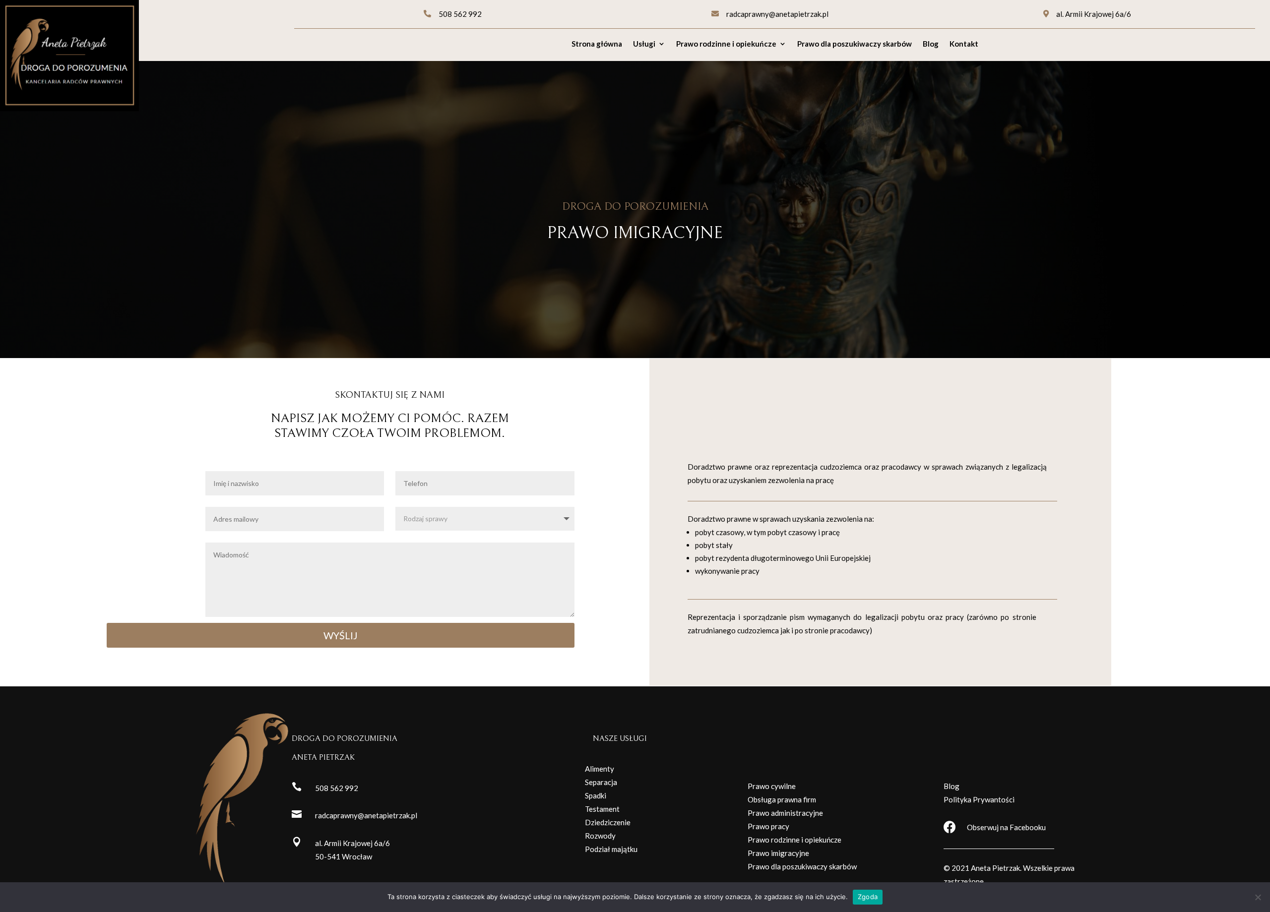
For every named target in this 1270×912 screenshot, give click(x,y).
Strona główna (597, 44)
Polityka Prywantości (979, 799)
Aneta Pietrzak (995, 867)
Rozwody (600, 835)
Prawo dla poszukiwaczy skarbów (854, 44)
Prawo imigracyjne (778, 853)
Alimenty (599, 768)
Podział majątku (611, 849)
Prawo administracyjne (785, 812)
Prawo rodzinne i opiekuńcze (726, 44)
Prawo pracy (768, 826)
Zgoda (868, 897)
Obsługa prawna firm (782, 799)
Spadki (595, 795)
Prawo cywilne (772, 786)
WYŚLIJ (340, 635)
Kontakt (964, 44)
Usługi (644, 44)
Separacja (601, 782)
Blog (931, 44)
